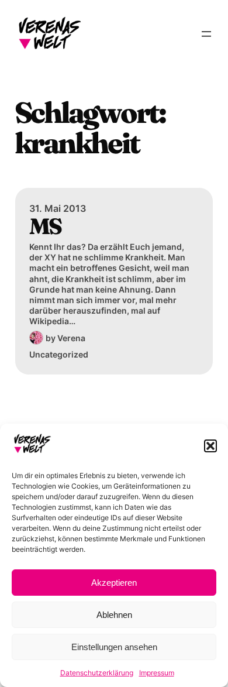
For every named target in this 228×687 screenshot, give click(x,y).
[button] (210, 446)
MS (45, 226)
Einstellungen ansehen (114, 647)
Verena (71, 338)
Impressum (156, 672)
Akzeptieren (114, 583)
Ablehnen (114, 615)
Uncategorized (58, 354)
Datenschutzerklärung (96, 672)
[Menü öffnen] (206, 34)
